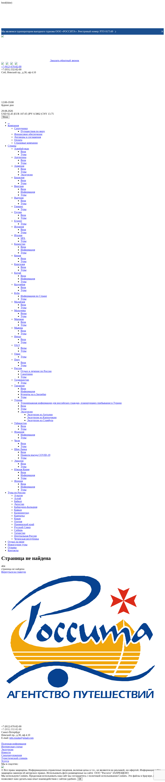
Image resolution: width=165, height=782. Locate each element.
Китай (17, 273)
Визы (24, 313)
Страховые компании (26, 142)
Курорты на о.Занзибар (33, 394)
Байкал (18, 501)
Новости (6, 752)
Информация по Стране (34, 296)
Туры (23, 154)
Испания (19, 226)
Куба (16, 293)
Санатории (27, 374)
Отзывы (12, 547)
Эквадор (19, 460)
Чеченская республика (26, 538)
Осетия (18, 521)
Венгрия (19, 186)
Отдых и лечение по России (36, 371)
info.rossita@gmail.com (21, 738)
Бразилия (19, 177)
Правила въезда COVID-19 (35, 455)
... (9, 122)
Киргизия (19, 264)
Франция (19, 432)
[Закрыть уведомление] (162, 31)
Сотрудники (21, 128)
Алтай (17, 498)
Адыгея (18, 495)
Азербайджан (21, 148)
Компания (13, 125)
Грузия (18, 212)
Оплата (18, 140)
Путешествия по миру (33, 131)
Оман (17, 353)
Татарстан (19, 533)
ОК (79, 779)
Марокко (19, 319)
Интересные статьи (12, 746)
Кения (17, 255)
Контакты (13, 550)
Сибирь (18, 530)
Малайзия (19, 301)
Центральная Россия (25, 536)
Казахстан (19, 244)
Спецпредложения (11, 755)
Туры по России (16, 492)
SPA (23, 238)
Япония (18, 481)
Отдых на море (16, 541)
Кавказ (18, 510)
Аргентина (20, 157)
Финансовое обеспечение (28, 134)
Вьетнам (19, 197)
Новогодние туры (17, 544)
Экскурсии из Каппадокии (42, 417)
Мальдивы (20, 310)
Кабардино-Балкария (25, 507)
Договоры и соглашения (27, 137)
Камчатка (19, 515)
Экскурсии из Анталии (40, 414)
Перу (17, 359)
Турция (18, 400)
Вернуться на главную (13, 572)
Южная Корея (21, 469)
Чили (17, 440)
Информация (28, 192)
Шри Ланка (20, 449)
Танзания (19, 385)
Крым (17, 518)
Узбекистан (20, 423)
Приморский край (24, 524)
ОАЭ (17, 345)
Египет (18, 221)
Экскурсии (27, 174)
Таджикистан (21, 379)
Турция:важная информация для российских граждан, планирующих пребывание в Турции (71, 403)
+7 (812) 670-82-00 (11, 66)
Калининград (21, 512)
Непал (17, 336)
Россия (18, 368)
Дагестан (19, 504)
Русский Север (22, 527)
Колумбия (19, 284)
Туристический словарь (14, 758)
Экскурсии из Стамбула (40, 420)
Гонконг (18, 206)
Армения (19, 166)
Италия (18, 235)
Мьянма (18, 327)
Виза (23, 151)
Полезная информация (13, 743)
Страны (12, 145)
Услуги (5, 761)
